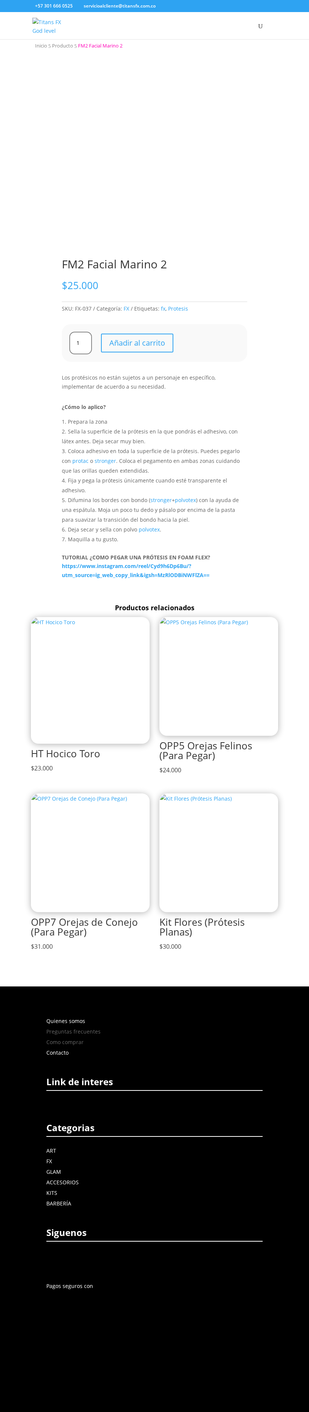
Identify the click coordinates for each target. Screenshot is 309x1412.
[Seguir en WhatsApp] (120, 1260)
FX (126, 308)
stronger (105, 460)
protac (80, 460)
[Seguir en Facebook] (53, 1260)
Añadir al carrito (137, 343)
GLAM (53, 1171)
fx (163, 308)
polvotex (185, 500)
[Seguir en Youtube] (88, 1260)
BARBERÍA (58, 1203)
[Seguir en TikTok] (104, 1260)
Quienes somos (65, 1021)
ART (51, 1150)
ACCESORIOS (62, 1182)
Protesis (178, 308)
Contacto (57, 1052)
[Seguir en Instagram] (71, 1260)
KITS (51, 1192)
